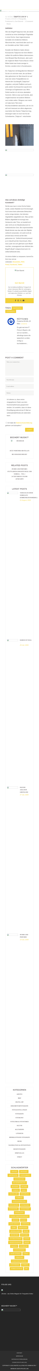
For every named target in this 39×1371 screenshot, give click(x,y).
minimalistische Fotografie (19, 1137)
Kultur (19, 1125)
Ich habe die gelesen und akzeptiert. (18, 424)
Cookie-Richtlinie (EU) (19, 1362)
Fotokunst (9, 21)
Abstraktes (17, 308)
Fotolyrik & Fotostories (19, 1121)
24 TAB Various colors (19, 476)
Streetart (19, 1257)
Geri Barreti (19, 21)
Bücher (24, 1186)
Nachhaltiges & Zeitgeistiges (19, 1145)
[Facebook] (15, 301)
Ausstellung (19, 1179)
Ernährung (25, 1194)
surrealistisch (16, 1268)
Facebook (13, 264)
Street (19, 1157)
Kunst (23, 1220)
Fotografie (22, 19)
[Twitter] (21, 301)
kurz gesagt (14, 1223)
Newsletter (16, 262)
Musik (19, 1141)
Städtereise (15, 1265)
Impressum (19, 1356)
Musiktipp (14, 1235)
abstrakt (23, 1171)
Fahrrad (19, 1197)
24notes (19, 1094)
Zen (26, 1268)
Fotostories (25, 1209)
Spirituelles (19, 1153)
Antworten (24, 323)
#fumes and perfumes (19, 469)
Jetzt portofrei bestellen (19, 450)
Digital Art (19, 1102)
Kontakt (19, 1352)
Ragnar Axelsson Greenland (24, 790)
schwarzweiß (19, 1250)
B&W (19, 1098)
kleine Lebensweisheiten (19, 1216)
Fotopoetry (13, 1209)
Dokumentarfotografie (19, 1106)
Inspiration (19, 1212)
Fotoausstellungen (19, 1110)
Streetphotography (19, 1261)
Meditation (23, 1227)
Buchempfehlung (19, 1182)
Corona (16, 1190)
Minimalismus (16, 1231)
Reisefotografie (19, 1149)
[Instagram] (18, 301)
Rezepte (14, 1246)
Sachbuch (23, 1246)
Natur (27, 1238)
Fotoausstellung (19, 1201)
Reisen (27, 1242)
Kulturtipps (19, 1129)
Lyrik (14, 1227)
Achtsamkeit (25, 1175)
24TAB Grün (19, 479)
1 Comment (29, 21)
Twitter (20, 264)
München (24, 1235)
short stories (15, 1253)
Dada (24, 1190)
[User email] (23, 301)
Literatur (19, 1133)
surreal (25, 1265)
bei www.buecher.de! (19, 454)
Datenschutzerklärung (24, 423)
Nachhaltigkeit (15, 1238)
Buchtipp (15, 1186)
